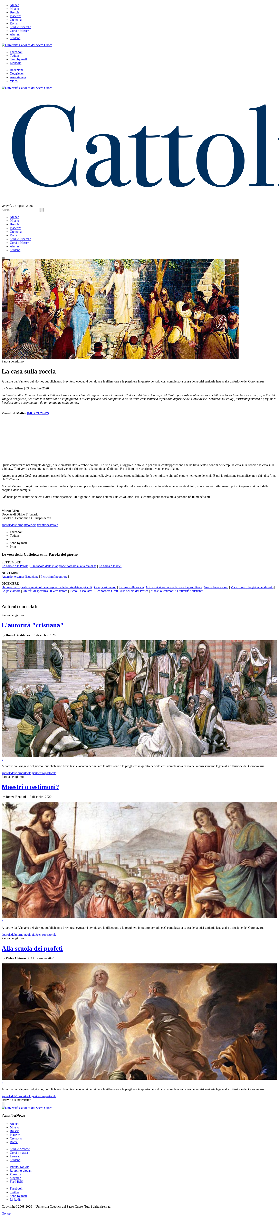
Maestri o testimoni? (30, 786)
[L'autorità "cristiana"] (139, 755)
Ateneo (14, 5)
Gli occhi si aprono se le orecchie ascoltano (174, 587)
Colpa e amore (11, 591)
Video (14, 81)
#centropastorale (47, 525)
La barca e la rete (110, 566)
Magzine (15, 1178)
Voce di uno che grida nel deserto (252, 587)
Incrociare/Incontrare (54, 576)
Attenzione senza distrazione (20, 576)
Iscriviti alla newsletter (16, 1100)
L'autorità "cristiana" (190, 591)
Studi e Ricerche (20, 27)
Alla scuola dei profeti (32, 948)
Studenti (15, 38)
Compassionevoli (105, 587)
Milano (14, 8)
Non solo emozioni (216, 587)
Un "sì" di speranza (35, 591)
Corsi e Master (19, 30)
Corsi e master (19, 1152)
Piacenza (15, 16)
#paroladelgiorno (12, 525)
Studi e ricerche (20, 1149)
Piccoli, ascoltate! (81, 591)
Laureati (15, 1156)
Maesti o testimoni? (163, 591)
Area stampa (18, 77)
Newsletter (17, 73)
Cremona (16, 19)
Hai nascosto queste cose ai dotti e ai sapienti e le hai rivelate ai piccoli (47, 587)
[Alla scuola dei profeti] (139, 1078)
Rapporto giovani (21, 1170)
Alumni (15, 34)
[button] (3, 258)
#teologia (30, 525)
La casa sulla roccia (131, 587)
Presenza (15, 1174)
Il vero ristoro (58, 591)
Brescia (14, 12)
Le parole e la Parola (15, 566)
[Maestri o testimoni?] (139, 917)
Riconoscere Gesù (106, 591)
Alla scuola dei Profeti (134, 591)
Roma (14, 23)
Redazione (16, 70)
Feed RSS (16, 1181)
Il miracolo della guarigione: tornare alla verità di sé (63, 566)
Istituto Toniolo (19, 1167)
